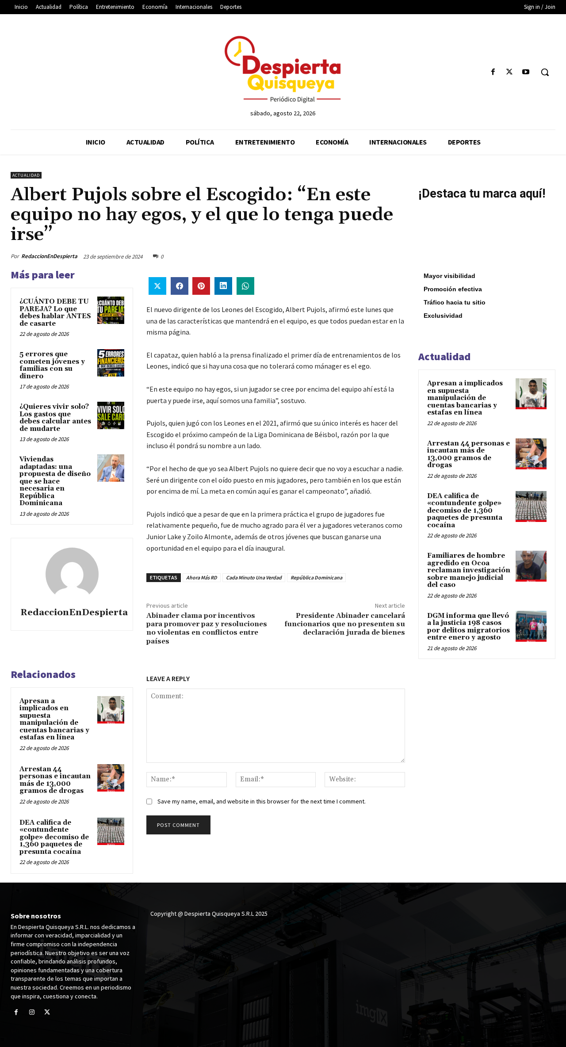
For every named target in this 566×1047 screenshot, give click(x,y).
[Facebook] (493, 72)
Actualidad (26, 175)
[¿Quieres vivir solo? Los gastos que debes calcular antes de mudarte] (111, 415)
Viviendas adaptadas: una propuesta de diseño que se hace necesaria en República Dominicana (55, 481)
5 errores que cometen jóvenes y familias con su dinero (52, 365)
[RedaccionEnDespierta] (72, 574)
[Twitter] (510, 72)
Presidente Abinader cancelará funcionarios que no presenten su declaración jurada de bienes (344, 624)
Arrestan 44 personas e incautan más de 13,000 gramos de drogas (55, 780)
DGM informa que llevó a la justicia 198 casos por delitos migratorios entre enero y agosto (468, 627)
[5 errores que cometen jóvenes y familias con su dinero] (111, 363)
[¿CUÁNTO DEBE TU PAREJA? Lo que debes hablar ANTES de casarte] (111, 310)
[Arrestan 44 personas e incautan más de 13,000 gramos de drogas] (111, 778)
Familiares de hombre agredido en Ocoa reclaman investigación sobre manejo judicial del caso (468, 570)
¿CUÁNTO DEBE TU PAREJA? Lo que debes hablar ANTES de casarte (55, 312)
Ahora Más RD (201, 577)
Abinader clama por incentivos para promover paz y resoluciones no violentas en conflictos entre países (206, 628)
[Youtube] (526, 72)
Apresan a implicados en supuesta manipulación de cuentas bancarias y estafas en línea (54, 719)
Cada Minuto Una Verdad (254, 577)
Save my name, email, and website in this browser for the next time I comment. (261, 801)
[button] (544, 72)
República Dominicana (316, 577)
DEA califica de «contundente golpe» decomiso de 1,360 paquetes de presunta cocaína (54, 837)
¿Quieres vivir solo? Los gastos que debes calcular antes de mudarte (55, 418)
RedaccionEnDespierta (49, 256)
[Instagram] (31, 1012)
